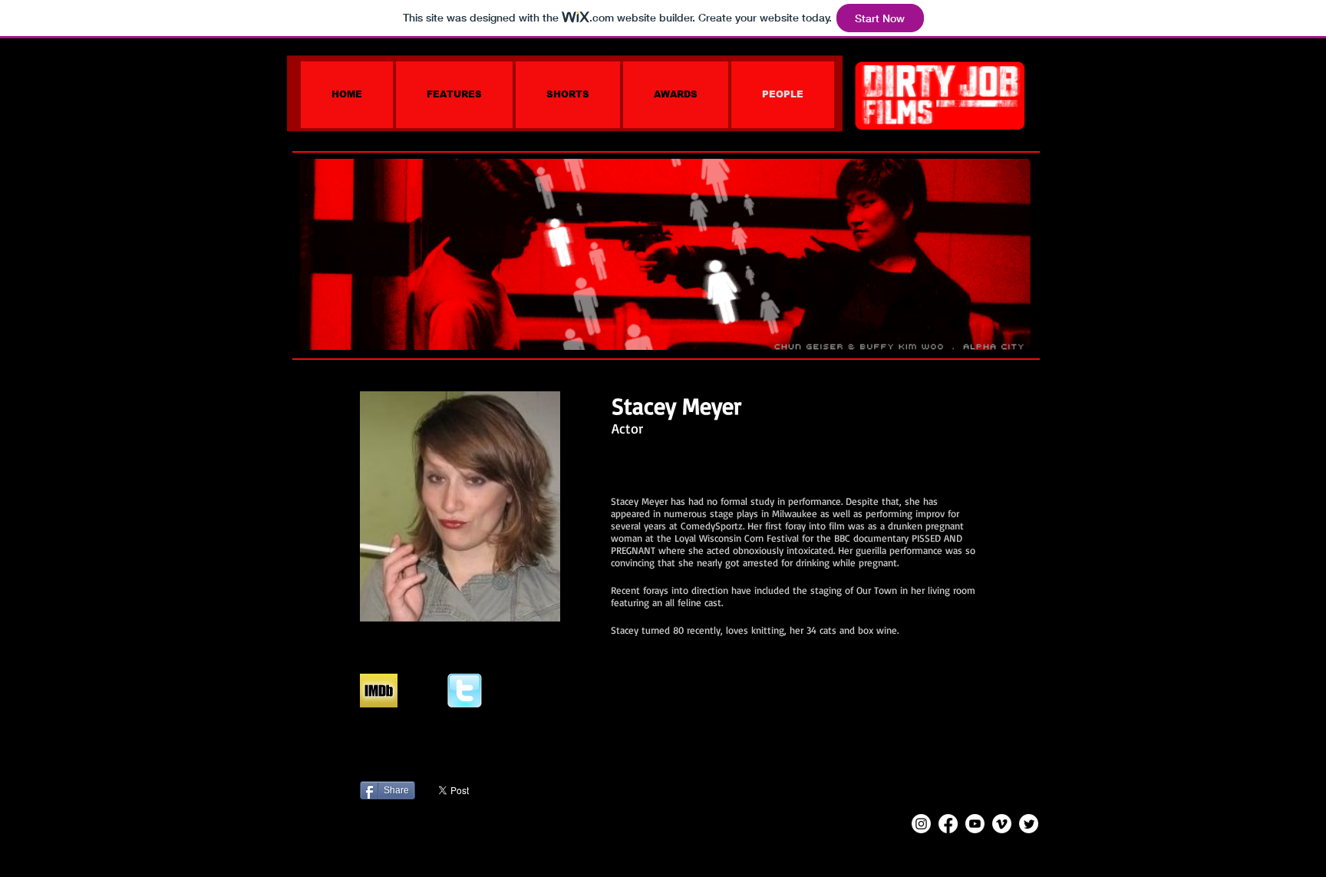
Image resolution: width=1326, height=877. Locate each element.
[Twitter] (1028, 823)
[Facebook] (948, 823)
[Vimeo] (1001, 823)
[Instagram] (921, 823)
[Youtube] (975, 823)
